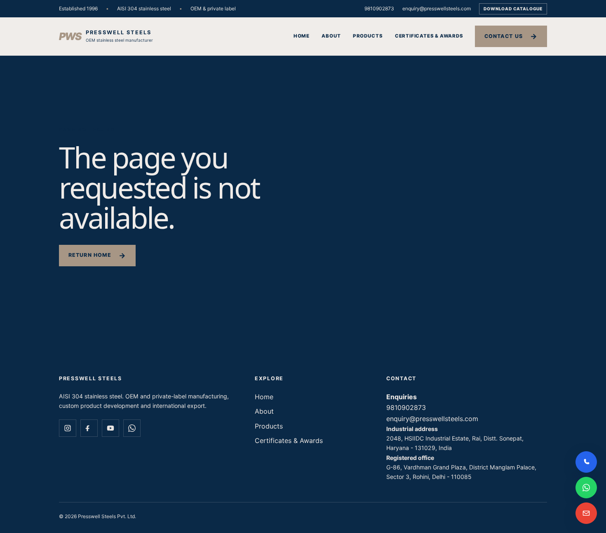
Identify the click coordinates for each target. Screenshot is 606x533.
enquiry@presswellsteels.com (436, 8)
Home (302, 36)
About (331, 36)
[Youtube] (110, 428)
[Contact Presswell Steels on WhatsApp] (586, 487)
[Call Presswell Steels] (586, 462)
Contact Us (503, 36)
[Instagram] (67, 428)
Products (368, 36)
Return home (89, 255)
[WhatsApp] (132, 428)
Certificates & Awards (429, 36)
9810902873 (379, 8)
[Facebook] (89, 428)
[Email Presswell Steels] (586, 513)
